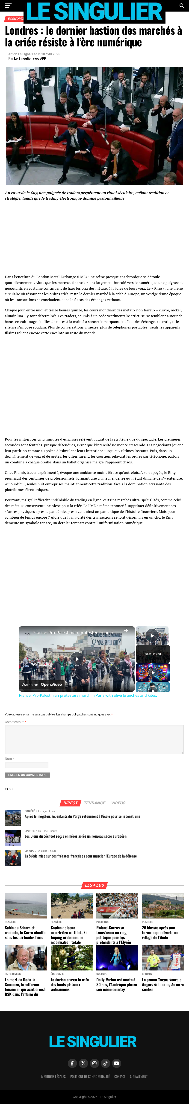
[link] (26, 633)
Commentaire (15, 722)
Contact (119, 1076)
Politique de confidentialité (90, 1076)
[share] (125, 630)
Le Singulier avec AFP (30, 58)
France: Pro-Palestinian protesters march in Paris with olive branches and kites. (76, 632)
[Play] (152, 672)
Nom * (9, 758)
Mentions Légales (53, 1076)
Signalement (139, 1076)
